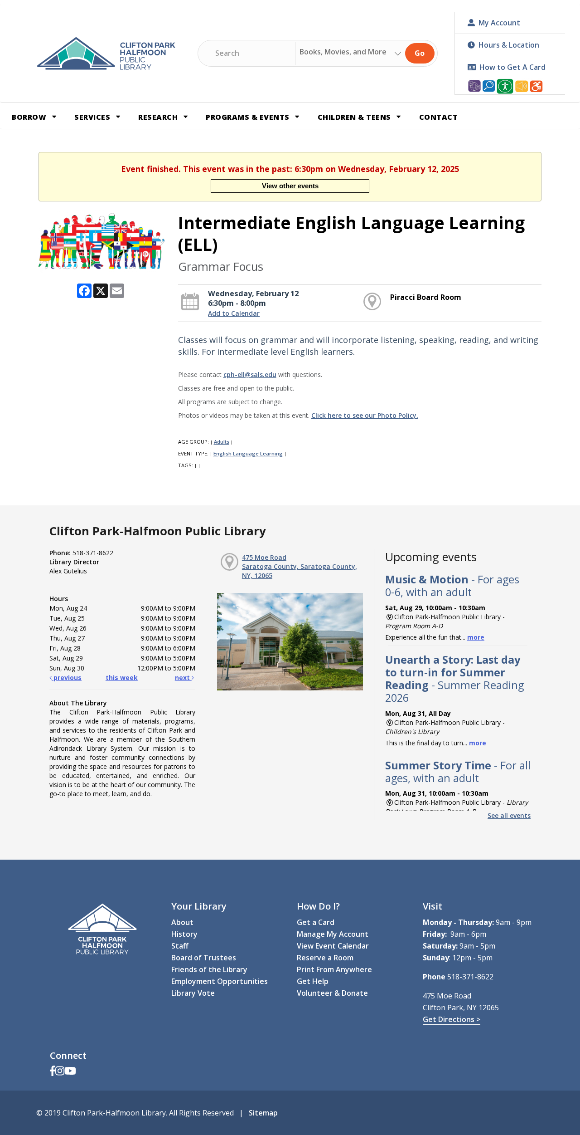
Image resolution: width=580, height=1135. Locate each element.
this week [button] (122, 677)
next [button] (183, 677)
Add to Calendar (234, 313)
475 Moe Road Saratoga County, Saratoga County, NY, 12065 (299, 566)
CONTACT (438, 117)
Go (420, 53)
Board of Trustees (203, 958)
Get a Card (315, 922)
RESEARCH (159, 117)
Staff (179, 946)
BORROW (30, 117)
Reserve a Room (325, 958)
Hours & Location (508, 45)
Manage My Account (332, 934)
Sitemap (263, 1113)
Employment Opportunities (219, 981)
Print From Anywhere (334, 969)
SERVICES (93, 117)
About (182, 922)
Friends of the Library (209, 969)
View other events (290, 186)
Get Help (313, 981)
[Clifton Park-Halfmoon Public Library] (106, 53)
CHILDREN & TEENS (355, 117)
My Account (499, 23)
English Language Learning (248, 453)
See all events (509, 815)
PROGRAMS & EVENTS (248, 117)
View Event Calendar (333, 946)
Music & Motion (452, 585)
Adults (221, 441)
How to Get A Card (512, 67)
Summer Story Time (458, 771)
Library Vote (193, 993)
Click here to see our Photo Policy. (364, 415)
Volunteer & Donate (332, 993)
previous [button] (67, 677)
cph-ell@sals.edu (249, 374)
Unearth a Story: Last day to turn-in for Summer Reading (454, 678)
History (184, 934)
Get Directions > (451, 1019)
